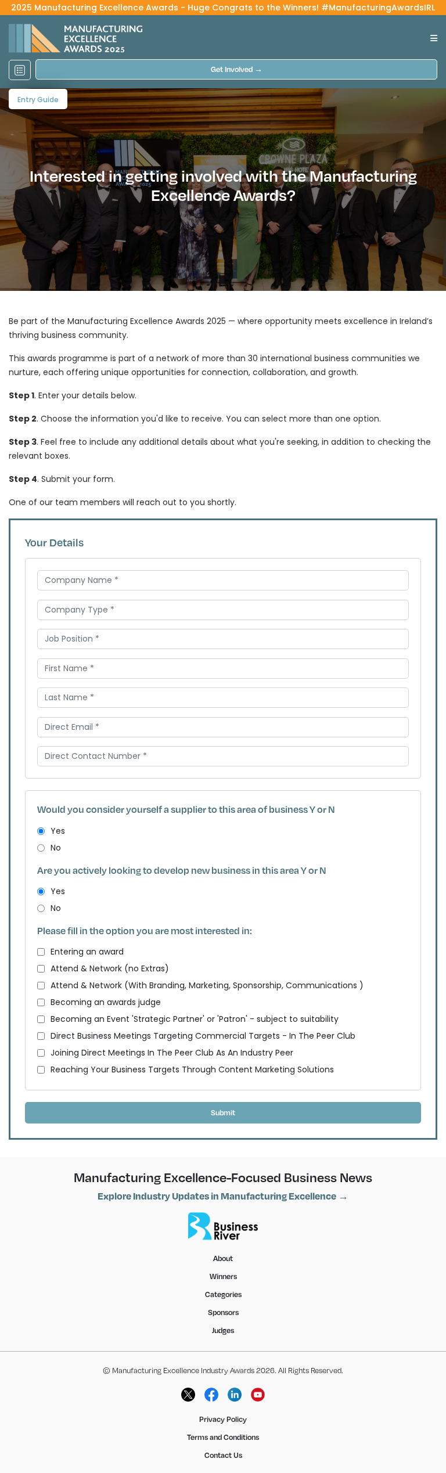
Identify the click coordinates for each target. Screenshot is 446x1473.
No (56, 847)
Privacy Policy (223, 1419)
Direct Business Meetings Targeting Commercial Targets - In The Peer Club (203, 1036)
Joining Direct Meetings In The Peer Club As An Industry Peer (172, 1052)
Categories (223, 1294)
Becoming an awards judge (106, 1002)
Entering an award (87, 951)
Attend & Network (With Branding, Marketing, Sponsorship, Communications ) (207, 985)
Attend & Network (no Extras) (110, 968)
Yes (58, 831)
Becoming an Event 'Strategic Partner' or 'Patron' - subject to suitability (195, 1019)
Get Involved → (236, 69)
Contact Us (223, 1455)
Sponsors (223, 1312)
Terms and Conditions (223, 1437)
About (223, 1258)
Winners (223, 1276)
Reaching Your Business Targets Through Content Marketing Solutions (192, 1069)
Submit (223, 1112)
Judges (223, 1330)
